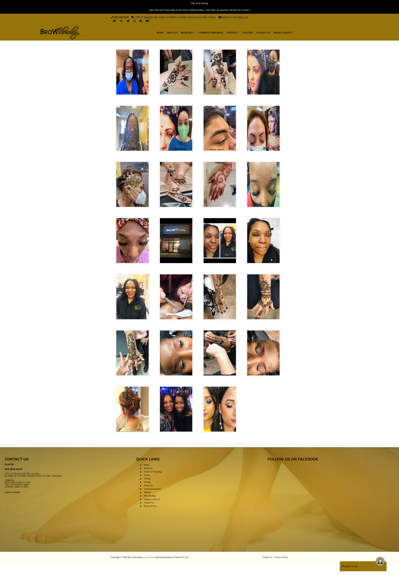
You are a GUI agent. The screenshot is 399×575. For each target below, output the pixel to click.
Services (232, 33)
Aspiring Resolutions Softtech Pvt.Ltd (171, 557)
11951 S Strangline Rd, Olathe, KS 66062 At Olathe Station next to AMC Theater (33, 475)
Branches (187, 33)
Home (160, 33)
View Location (12, 492)
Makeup (147, 492)
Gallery (248, 33)
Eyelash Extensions (152, 489)
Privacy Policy (283, 33)
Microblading (150, 496)
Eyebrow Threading (210, 33)
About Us (172, 33)
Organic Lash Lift (152, 499)
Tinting (147, 478)
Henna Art (148, 485)
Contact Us (263, 33)
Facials (147, 475)
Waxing (147, 482)
